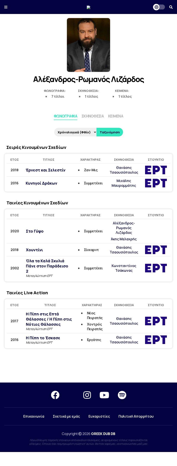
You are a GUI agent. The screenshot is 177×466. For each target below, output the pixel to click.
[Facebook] (55, 395)
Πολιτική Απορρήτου (136, 416)
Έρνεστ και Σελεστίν (45, 170)
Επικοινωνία (33, 416)
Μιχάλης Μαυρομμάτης (124, 183)
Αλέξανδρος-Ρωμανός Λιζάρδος (124, 228)
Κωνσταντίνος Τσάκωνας (124, 268)
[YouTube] (104, 395)
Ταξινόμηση (110, 132)
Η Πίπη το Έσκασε (43, 337)
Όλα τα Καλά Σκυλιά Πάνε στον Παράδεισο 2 (47, 266)
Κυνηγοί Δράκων (41, 183)
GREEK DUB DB (103, 433)
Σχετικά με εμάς (66, 416)
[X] (71, 395)
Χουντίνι (34, 249)
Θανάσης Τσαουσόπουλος (124, 170)
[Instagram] (87, 395)
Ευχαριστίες (99, 416)
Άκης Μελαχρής (124, 239)
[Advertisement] (88, 367)
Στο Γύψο (35, 231)
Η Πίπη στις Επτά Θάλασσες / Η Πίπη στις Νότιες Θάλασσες (49, 319)
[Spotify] (122, 395)
